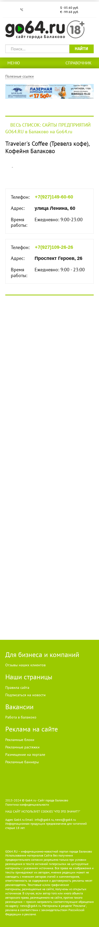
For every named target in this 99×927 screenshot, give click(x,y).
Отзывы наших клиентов (25, 665)
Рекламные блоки (19, 739)
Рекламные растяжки (22, 747)
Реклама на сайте (31, 729)
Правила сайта (17, 687)
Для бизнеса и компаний (42, 654)
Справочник (78, 62)
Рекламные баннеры (22, 762)
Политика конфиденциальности (27, 804)
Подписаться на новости (25, 695)
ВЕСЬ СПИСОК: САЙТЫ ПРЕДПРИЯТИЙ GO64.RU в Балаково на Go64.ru (48, 128)
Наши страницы (28, 676)
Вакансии (19, 706)
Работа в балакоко (20, 717)
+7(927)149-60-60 (54, 196)
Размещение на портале (25, 754)
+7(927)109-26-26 (54, 247)
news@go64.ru (30, 906)
